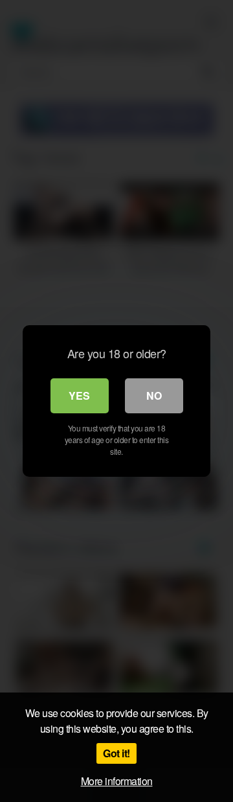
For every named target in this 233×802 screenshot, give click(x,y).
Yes (79, 395)
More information (117, 780)
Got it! (116, 753)
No (154, 395)
